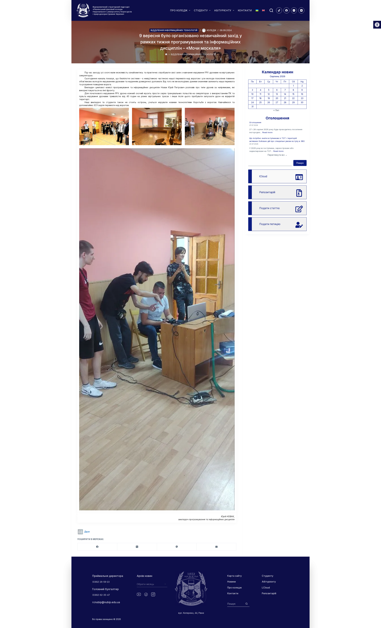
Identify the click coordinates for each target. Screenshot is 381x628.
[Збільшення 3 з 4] (230, 111)
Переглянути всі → (277, 155)
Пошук (300, 162)
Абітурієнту (269, 581)
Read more (267, 132)
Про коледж (234, 587)
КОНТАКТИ (245, 10)
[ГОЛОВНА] (166, 54)
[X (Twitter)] (137, 547)
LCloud (266, 587)
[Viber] (177, 547)
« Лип (276, 110)
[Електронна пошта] (216, 547)
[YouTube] (301, 10)
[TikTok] (279, 10)
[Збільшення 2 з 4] (177, 111)
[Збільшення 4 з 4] (230, 152)
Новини (231, 581)
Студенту (267, 575)
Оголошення (255, 122)
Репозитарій (269, 593)
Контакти (232, 593)
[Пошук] (271, 10)
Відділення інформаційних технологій (174, 30)
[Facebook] (286, 10)
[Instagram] (294, 10)
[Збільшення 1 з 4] (125, 111)
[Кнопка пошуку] (246, 604)
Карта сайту (234, 575)
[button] (377, 25)
